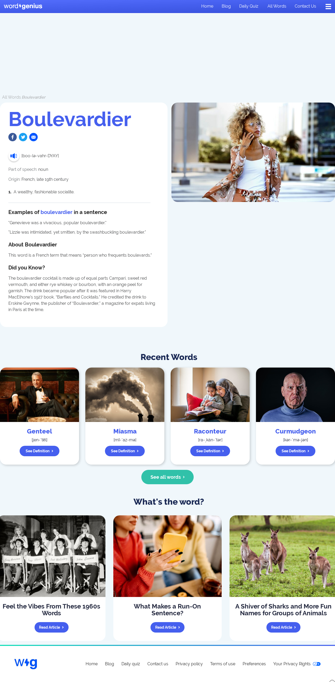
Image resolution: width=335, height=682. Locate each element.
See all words (165, 477)
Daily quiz (248, 6)
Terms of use (222, 663)
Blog (226, 6)
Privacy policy (189, 663)
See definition (37, 451)
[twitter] (23, 137)
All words (276, 6)
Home (207, 6)
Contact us (305, 6)
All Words (11, 97)
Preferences (254, 663)
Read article (49, 627)
